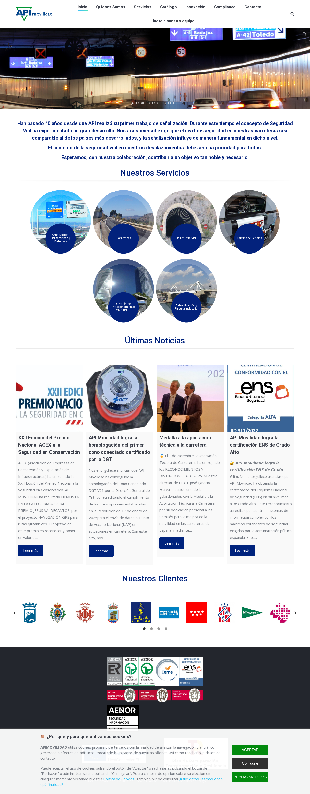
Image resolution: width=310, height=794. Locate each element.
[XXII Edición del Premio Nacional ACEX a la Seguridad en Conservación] (49, 398)
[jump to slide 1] (137, 103)
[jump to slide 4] (153, 103)
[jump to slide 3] (148, 103)
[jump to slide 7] (169, 103)
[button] (14, 612)
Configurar (250, 763)
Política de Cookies (118, 779)
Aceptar (250, 750)
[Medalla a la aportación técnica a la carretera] (190, 398)
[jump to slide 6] (164, 103)
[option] (29, 612)
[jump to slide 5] (158, 103)
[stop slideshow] (174, 103)
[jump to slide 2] (142, 103)
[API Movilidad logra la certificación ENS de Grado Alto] (260, 398)
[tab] (144, 628)
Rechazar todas (250, 777)
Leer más (30, 550)
